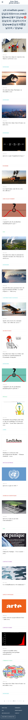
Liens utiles (4, 707)
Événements (17, 707)
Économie (5, 166)
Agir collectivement (9, 199)
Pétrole (5, 396)
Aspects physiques (8, 594)
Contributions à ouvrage (10, 298)
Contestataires (7, 561)
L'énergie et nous (7, 660)
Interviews (6, 67)
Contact (17, 713)
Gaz (4, 232)
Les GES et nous (7, 331)
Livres (4, 429)
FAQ (3, 710)
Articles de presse (8, 462)
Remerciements (18, 710)
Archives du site (6, 713)
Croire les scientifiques (9, 495)
